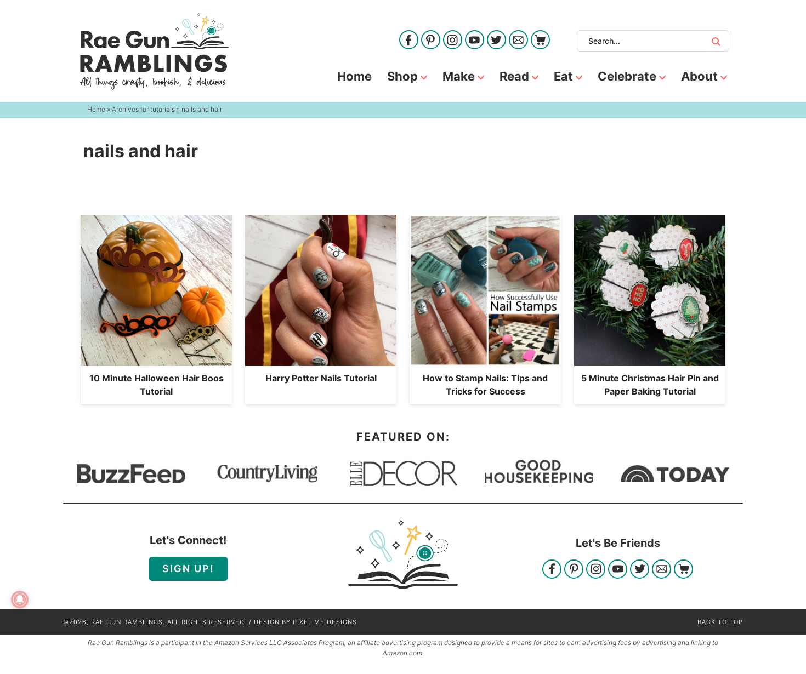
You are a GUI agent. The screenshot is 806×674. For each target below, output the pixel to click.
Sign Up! (188, 568)
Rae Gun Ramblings (154, 51)
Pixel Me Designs (325, 622)
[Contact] (518, 40)
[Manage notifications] (20, 599)
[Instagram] (452, 40)
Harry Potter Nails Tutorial (321, 378)
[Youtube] (474, 40)
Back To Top (720, 622)
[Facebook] (408, 40)
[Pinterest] (430, 40)
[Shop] (540, 40)
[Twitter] (496, 40)
